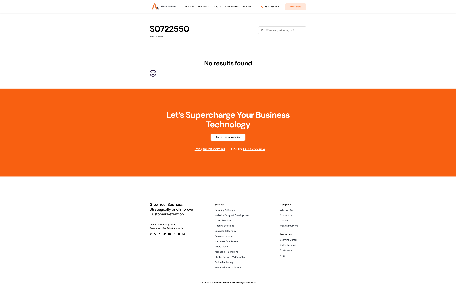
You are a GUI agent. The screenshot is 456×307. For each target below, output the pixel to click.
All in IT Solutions (215, 282)
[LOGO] (163, 3)
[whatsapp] (151, 234)
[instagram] (174, 234)
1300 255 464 (272, 6)
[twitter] (165, 234)
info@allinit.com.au (210, 149)
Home (152, 36)
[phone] (155, 234)
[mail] (184, 234)
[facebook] (160, 234)
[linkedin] (169, 234)
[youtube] (179, 234)
